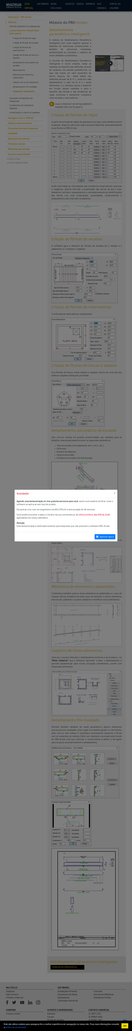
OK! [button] (125, 1026)
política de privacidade (15, 1027)
